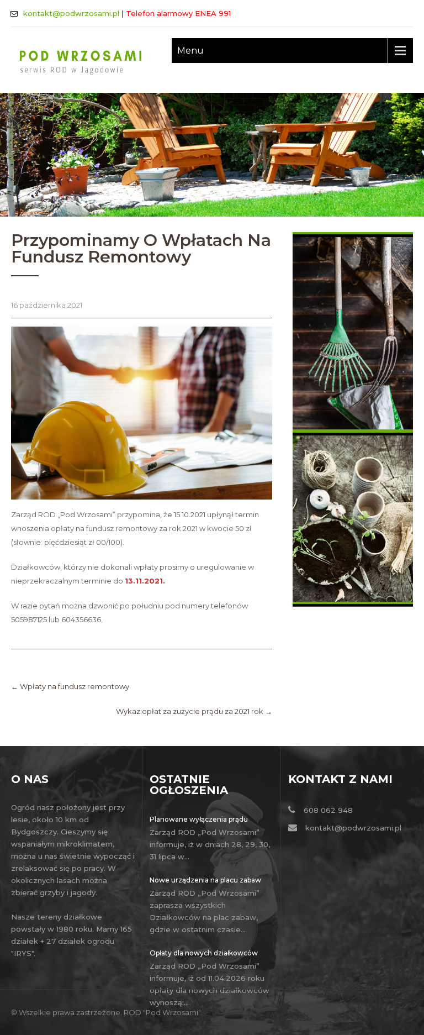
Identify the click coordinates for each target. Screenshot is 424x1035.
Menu (190, 50)
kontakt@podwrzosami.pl (71, 13)
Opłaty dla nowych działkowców (204, 953)
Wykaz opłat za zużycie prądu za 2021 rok (194, 711)
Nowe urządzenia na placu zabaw (205, 880)
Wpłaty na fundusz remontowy (70, 686)
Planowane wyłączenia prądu (199, 819)
